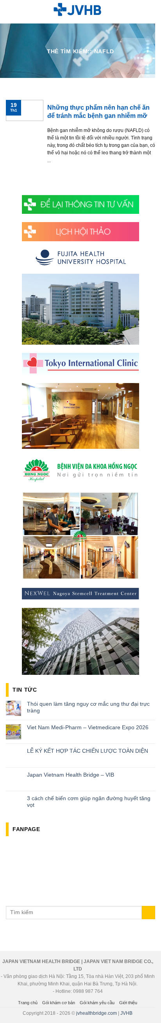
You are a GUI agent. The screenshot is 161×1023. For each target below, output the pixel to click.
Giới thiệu (128, 1002)
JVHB (126, 1013)
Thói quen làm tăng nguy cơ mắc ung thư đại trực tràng (88, 707)
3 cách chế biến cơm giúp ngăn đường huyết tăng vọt (88, 801)
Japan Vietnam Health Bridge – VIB (70, 775)
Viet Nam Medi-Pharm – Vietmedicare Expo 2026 (87, 727)
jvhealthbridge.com (96, 1013)
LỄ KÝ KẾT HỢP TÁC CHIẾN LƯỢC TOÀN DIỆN (87, 751)
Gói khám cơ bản (58, 1002)
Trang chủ (28, 1002)
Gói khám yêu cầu (97, 1002)
